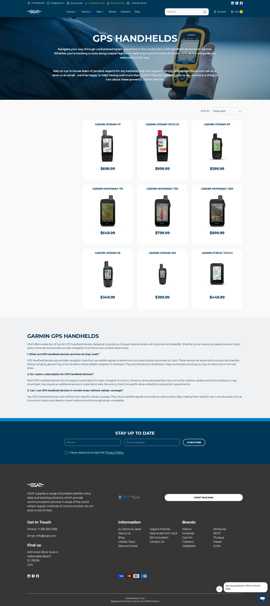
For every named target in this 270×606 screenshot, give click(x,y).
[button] (219, 12)
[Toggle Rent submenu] (104, 11)
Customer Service (139, 3)
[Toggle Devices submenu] (77, 11)
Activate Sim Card (96, 3)
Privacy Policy (114, 452)
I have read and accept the (96, 452)
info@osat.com (57, 3)
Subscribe (194, 442)
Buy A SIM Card (117, 3)
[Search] (205, 11)
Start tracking (204, 497)
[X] (236, 3)
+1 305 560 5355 (37, 3)
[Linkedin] (232, 3)
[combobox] (187, 11)
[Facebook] (241, 3)
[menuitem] (69, 11)
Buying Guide (76, 3)
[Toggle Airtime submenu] (92, 11)
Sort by (205, 111)
